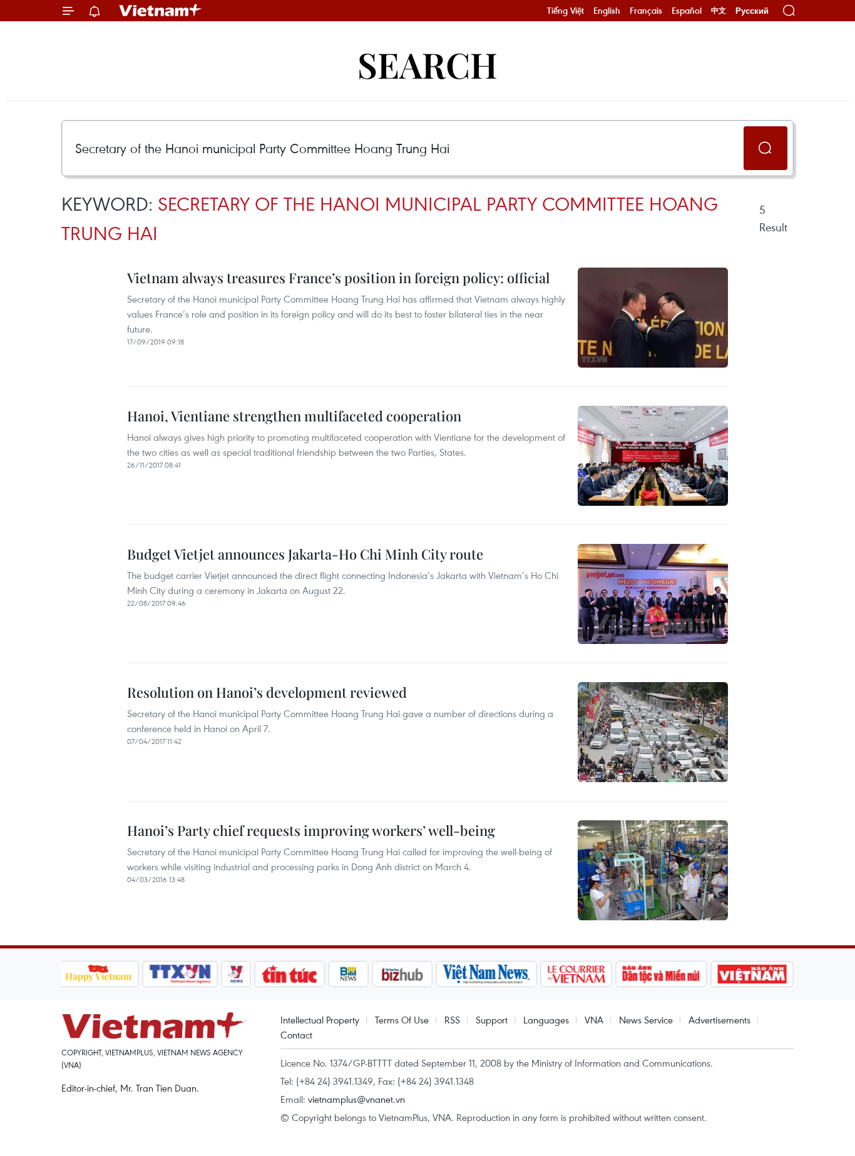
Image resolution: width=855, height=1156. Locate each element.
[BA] (752, 974)
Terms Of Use (402, 1019)
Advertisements (719, 1019)
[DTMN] (661, 974)
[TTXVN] (179, 974)
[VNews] (235, 974)
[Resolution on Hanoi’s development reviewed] (653, 732)
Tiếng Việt (565, 10)
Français (646, 10)
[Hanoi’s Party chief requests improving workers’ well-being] (653, 870)
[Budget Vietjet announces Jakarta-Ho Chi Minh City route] (653, 594)
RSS (452, 1019)
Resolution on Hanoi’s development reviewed (267, 692)
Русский (752, 11)
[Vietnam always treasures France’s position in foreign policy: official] (653, 318)
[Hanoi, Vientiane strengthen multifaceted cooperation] (653, 456)
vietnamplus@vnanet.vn (356, 1099)
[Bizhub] (402, 974)
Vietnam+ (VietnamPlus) (161, 10)
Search (427, 64)
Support (492, 1019)
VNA (594, 1019)
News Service (646, 1019)
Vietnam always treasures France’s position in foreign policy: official (338, 277)
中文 (718, 10)
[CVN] (576, 974)
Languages (546, 1019)
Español (687, 10)
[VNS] (486, 974)
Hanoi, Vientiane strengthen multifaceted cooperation (294, 415)
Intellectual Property (319, 1019)
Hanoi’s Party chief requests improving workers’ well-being (311, 830)
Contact (296, 1034)
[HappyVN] (99, 974)
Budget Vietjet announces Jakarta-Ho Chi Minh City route (305, 554)
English (606, 10)
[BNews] (348, 974)
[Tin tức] (289, 974)
